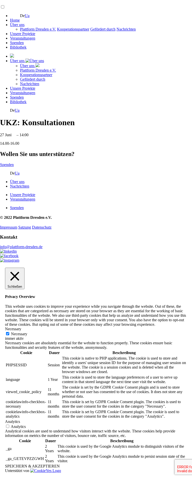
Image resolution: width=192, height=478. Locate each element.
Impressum (8, 227)
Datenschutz (42, 227)
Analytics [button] (12, 421)
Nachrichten (126, 29)
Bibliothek (18, 47)
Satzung (24, 227)
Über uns (17, 25)
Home (15, 20)
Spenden (17, 43)
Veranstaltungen (22, 38)
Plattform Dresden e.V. (38, 29)
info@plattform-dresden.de (21, 247)
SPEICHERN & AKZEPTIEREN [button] (32, 466)
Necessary (19, 334)
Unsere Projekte (22, 34)
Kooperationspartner (73, 29)
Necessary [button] (13, 329)
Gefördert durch (103, 29)
